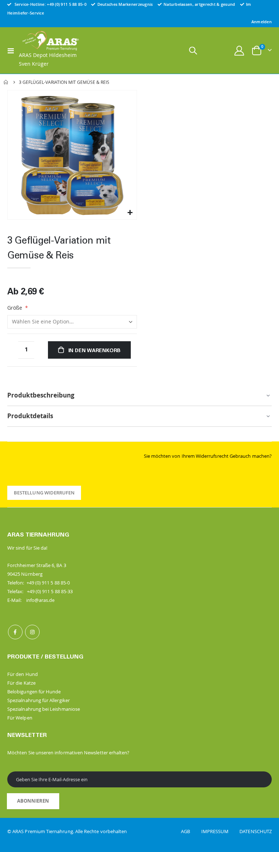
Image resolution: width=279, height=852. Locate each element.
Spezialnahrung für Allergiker (38, 700)
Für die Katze (21, 683)
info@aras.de (40, 600)
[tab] (139, 396)
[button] (130, 213)
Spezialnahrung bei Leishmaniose (43, 709)
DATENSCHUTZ (255, 831)
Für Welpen (19, 717)
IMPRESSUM (219, 831)
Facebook (15, 632)
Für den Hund (22, 674)
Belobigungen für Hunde (34, 691)
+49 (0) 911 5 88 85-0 (66, 4)
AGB (190, 831)
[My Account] (239, 51)
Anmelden (261, 21)
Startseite (6, 82)
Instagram (32, 632)
